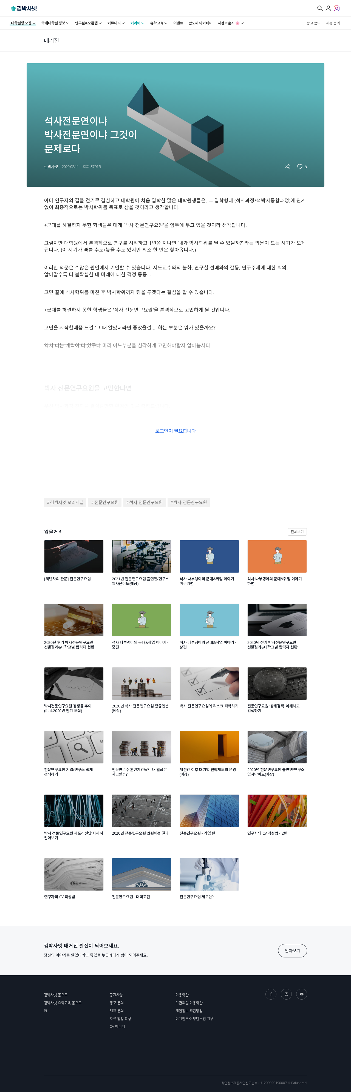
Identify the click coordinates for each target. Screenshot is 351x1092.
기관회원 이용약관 (189, 1003)
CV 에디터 (117, 1027)
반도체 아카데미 (201, 23)
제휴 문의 (333, 23)
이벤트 (178, 23)
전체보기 (297, 531)
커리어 (135, 23)
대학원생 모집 (21, 23)
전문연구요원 (106, 502)
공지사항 (116, 995)
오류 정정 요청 (120, 1019)
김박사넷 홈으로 (56, 995)
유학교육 (156, 23)
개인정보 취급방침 (189, 1011)
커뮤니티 (114, 23)
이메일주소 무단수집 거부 (194, 1019)
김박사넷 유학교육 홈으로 (63, 1003)
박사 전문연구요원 (190, 502)
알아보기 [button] (292, 950)
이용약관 (182, 995)
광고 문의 (314, 23)
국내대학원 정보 (53, 23)
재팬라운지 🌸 (229, 23)
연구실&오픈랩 (86, 23)
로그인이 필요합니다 (175, 431)
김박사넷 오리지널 (67, 502)
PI (45, 1011)
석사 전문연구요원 (146, 502)
